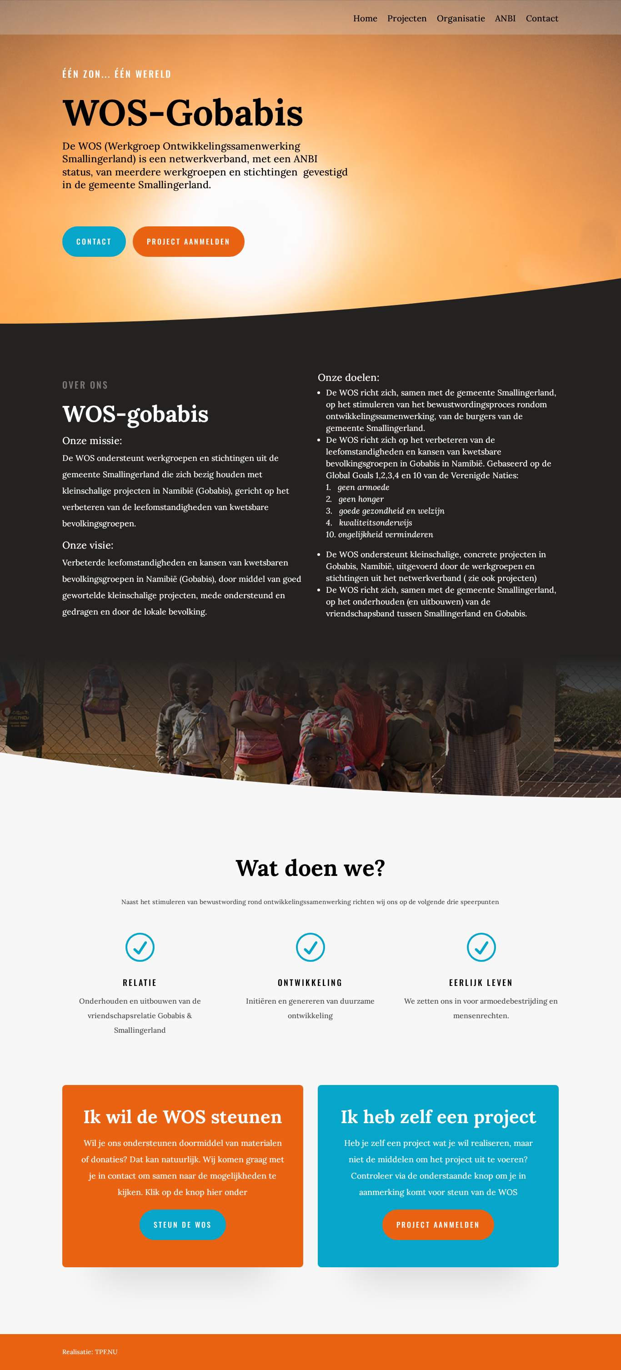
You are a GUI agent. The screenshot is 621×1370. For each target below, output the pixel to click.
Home (365, 19)
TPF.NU (106, 1352)
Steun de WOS (183, 1224)
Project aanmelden (188, 241)
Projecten (407, 19)
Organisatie (461, 19)
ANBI (505, 19)
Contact (542, 19)
